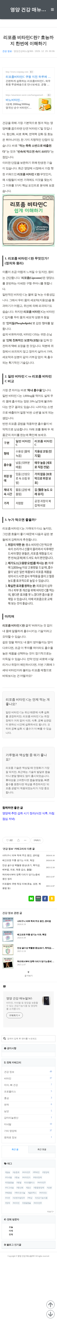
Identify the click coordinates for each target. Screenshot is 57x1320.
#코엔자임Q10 (19, 1198)
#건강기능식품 (41, 1198)
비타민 (28, 1078)
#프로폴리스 (29, 1182)
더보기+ (50, 1212)
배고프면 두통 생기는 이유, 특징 (18, 860)
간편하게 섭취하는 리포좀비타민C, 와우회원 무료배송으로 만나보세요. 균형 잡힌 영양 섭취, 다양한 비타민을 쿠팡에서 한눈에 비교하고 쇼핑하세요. (28, 83)
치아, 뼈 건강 (28, 1084)
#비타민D (42, 1182)
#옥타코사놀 (20, 1193)
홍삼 (28, 1098)
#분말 (19, 1182)
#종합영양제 (39, 1188)
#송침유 (16, 1172)
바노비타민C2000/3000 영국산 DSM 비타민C (17, 100)
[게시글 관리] (25, 840)
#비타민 (16, 1203)
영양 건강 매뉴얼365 (28, 9)
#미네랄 (8, 1177)
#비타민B (38, 1203)
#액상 (30, 1198)
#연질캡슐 (9, 1182)
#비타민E (26, 1172)
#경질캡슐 (26, 1203)
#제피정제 (37, 1177)
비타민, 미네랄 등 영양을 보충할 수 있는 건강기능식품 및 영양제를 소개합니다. (22, 1006)
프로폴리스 (28, 1091)
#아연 (7, 1198)
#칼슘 (7, 1172)
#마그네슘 (9, 1188)
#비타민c (43, 1193)
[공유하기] (18, 840)
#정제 (7, 1203)
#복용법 (8, 1193)
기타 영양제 (28, 1130)
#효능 (17, 1177)
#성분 (49, 1188)
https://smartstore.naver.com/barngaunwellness (26, 95)
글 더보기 (29, 976)
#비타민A (26, 1177)
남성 (28, 1111)
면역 (28, 1104)
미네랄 (28, 1124)
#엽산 (28, 1188)
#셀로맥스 (32, 1193)
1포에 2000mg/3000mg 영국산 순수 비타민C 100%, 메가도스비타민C (19, 106)
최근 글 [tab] (15, 1149)
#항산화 (20, 1188)
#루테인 (36, 1172)
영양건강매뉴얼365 (23, 51)
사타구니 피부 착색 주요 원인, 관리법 (20, 855)
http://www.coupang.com (17, 72)
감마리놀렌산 (28, 1117)
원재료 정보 (28, 1137)
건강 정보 (7, 51)
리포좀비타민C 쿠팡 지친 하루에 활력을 (28, 77)
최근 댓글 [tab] (42, 1149)
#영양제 (45, 1172)
